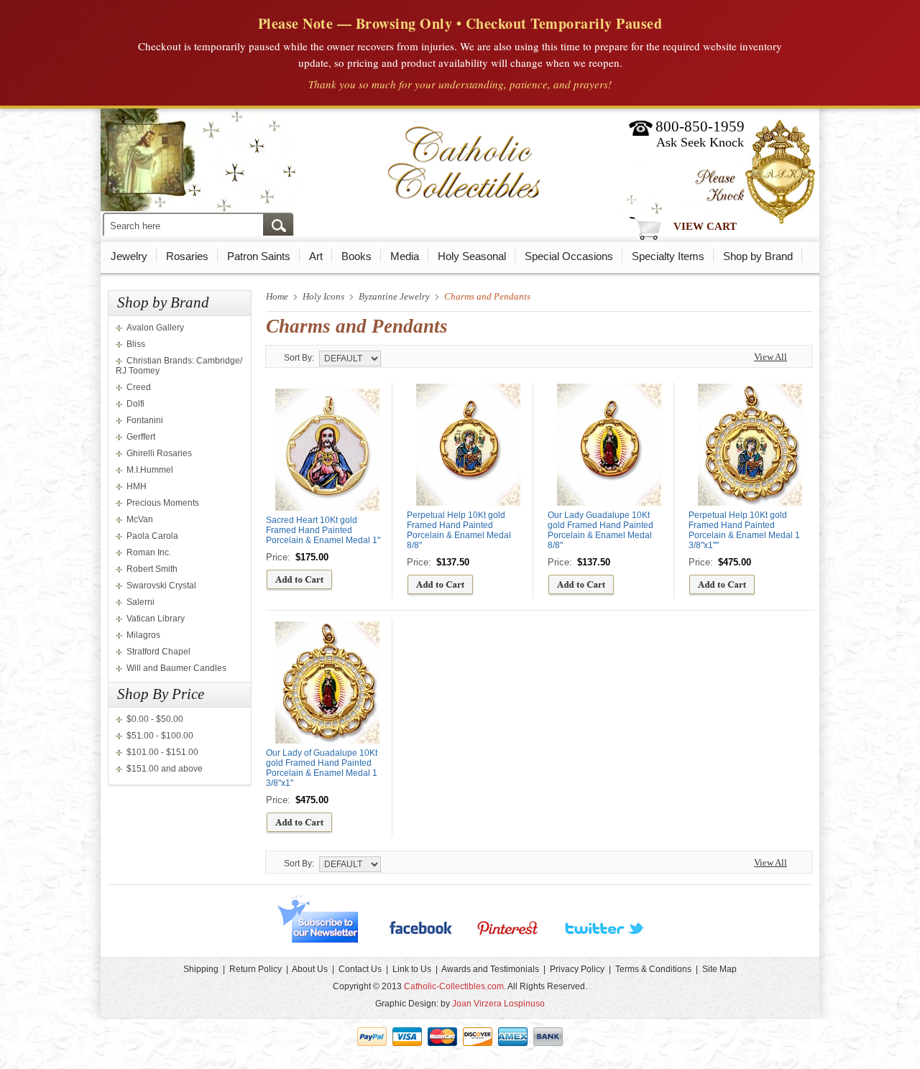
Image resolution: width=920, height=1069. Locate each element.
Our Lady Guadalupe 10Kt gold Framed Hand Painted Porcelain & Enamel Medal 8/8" (600, 530)
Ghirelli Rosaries (159, 453)
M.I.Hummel (149, 470)
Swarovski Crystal (161, 585)
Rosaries (187, 256)
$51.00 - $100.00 (159, 736)
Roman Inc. (148, 552)
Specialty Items (668, 256)
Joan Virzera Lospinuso (498, 1004)
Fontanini (144, 420)
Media (404, 256)
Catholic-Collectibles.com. (455, 986)
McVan (139, 519)
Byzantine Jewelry (394, 296)
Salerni (140, 602)
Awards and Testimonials (490, 969)
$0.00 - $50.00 (154, 719)
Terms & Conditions (653, 969)
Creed (138, 387)
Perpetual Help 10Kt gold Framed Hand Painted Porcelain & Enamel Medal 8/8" (459, 530)
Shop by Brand (758, 256)
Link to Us (411, 969)
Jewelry (129, 256)
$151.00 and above (164, 769)
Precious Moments (162, 503)
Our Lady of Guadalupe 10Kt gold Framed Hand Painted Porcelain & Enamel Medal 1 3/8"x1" (321, 768)
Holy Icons (323, 296)
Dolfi (135, 404)
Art (316, 256)
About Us (310, 969)
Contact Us (360, 969)
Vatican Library (155, 619)
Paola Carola (152, 536)
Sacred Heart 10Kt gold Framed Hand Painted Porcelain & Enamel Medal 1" (323, 530)
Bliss (135, 344)
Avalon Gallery (155, 328)
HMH (136, 486)
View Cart (705, 226)
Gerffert (140, 437)
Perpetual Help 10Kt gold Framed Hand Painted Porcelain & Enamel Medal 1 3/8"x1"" (744, 530)
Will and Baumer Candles (176, 668)
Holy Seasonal (472, 256)
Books (356, 256)
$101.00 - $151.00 (162, 752)
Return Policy (255, 969)
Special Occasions (569, 256)
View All (770, 356)
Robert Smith (152, 569)
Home (277, 296)
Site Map (719, 969)
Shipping (200, 969)
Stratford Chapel (158, 652)
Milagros (143, 635)
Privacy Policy (577, 969)
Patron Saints (258, 256)
